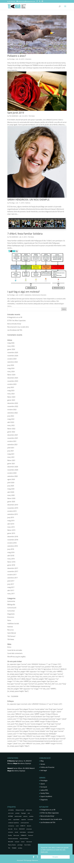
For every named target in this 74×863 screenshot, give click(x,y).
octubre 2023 (11, 384)
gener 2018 (11, 565)
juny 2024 (10, 365)
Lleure (43, 784)
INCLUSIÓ (10, 841)
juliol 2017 (10, 581)
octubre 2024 (11, 359)
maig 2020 (10, 489)
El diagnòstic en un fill (14, 317)
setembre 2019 (12, 514)
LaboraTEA (44, 790)
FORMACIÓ (23, 835)
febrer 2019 (11, 530)
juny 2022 (10, 416)
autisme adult (18, 816)
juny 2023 (10, 387)
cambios (31, 816)
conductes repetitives (13, 822)
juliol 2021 (10, 448)
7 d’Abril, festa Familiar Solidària (25, 233)
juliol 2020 (10, 483)
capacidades (16, 819)
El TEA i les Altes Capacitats (16, 320)
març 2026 (11, 346)
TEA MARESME (13, 116)
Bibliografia (11, 604)
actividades (11, 810)
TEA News (32, 116)
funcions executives (13, 838)
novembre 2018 (12, 540)
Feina (9, 620)
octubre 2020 (11, 473)
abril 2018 (10, 556)
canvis (9, 819)
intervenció (29, 841)
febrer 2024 (11, 375)
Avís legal (44, 770)
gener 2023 (11, 400)
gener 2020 (11, 502)
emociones (29, 829)
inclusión (17, 841)
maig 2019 (10, 521)
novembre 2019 (12, 508)
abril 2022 (10, 422)
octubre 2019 (11, 511)
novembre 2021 (12, 438)
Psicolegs (12, 59)
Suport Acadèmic (46, 796)
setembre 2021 (12, 445)
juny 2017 (10, 584)
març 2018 (11, 559)
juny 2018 (10, 549)
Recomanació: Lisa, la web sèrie (18, 327)
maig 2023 (10, 391)
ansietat (17, 813)
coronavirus (11, 826)
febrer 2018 (11, 562)
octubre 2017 (11, 575)
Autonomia (28, 295)
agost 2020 (11, 479)
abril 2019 (10, 524)
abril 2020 (10, 492)
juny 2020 (10, 486)
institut (22, 841)
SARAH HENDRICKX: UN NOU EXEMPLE (28, 199)
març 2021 (11, 457)
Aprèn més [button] (44, 852)
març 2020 (11, 495)
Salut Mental (11, 633)
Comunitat (11, 611)
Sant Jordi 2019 (15, 112)
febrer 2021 (11, 460)
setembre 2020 (12, 476)
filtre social (16, 835)
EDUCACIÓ (22, 829)
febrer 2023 (11, 397)
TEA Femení (11, 636)
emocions (10, 832)
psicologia (20, 845)
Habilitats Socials (13, 624)
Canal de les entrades (14, 650)
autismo (25, 816)
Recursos (10, 630)
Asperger (23, 813)
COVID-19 (22, 826)
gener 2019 (11, 533)
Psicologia (44, 781)
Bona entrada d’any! (14, 324)
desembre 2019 (12, 505)
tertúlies (20, 848)
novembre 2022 (12, 406)
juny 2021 (10, 451)
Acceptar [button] (55, 857)
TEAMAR (14, 848)
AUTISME (10, 816)
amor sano (11, 813)
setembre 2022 (12, 413)
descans (29, 826)
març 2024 (11, 372)
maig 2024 (10, 368)
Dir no (15, 829)
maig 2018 (10, 552)
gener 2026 (11, 349)
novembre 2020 (12, 470)
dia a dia (10, 829)
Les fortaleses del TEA (14, 330)
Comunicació (36, 295)
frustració (30, 835)
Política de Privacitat (47, 767)
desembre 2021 (12, 435)
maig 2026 (10, 343)
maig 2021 (10, 454)
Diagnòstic (11, 614)
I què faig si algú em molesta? (23, 291)
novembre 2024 (12, 356)
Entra (9, 647)
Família (10, 835)
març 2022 (11, 425)
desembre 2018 (12, 537)
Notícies (27, 203)
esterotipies (23, 832)
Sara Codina (27, 845)
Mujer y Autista (12, 845)
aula (29, 813)
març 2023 (11, 394)
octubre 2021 (11, 441)
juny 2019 (10, 517)
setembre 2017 (12, 578)
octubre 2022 (11, 410)
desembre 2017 (12, 568)
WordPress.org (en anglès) (16, 657)
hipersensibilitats (24, 838)
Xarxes (43, 764)
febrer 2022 (11, 429)
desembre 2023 (12, 378)
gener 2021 (11, 464)
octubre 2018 (11, 543)
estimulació (30, 832)
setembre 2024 (12, 362)
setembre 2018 (12, 546)
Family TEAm (45, 793)
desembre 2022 (12, 403)
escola (16, 832)
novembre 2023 (12, 381)
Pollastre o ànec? (16, 55)
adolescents (29, 810)
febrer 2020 (11, 498)
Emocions (28, 59)
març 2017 (11, 594)
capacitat (23, 819)
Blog (42, 761)
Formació (44, 787)
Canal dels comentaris (14, 653)
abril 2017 (10, 590)
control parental (25, 822)
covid (17, 826)
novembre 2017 (12, 571)
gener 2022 (11, 432)
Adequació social (20, 810)
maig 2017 (10, 587)
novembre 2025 (12, 352)
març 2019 (11, 527)
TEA (9, 848)
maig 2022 (10, 419)
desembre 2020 (12, 467)
